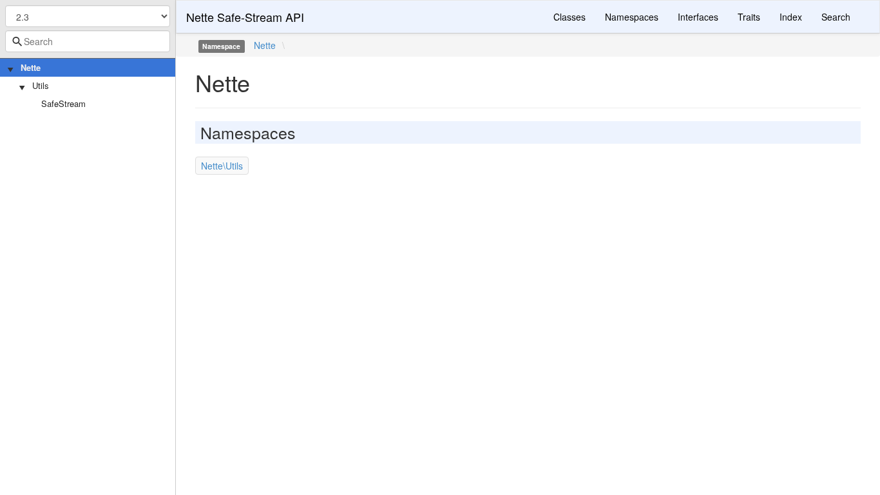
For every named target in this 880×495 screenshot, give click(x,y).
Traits (749, 16)
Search (835, 16)
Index (791, 16)
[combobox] (87, 41)
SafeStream (63, 103)
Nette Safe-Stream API (245, 16)
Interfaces (698, 16)
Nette (31, 67)
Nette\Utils (222, 165)
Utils (40, 85)
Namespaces (631, 16)
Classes (569, 16)
